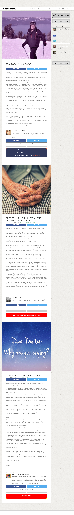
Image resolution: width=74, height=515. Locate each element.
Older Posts (26, 505)
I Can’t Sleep (63, 51)
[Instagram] (36, 8)
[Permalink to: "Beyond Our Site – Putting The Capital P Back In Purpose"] (26, 189)
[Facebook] (30, 8)
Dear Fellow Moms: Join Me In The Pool (63, 40)
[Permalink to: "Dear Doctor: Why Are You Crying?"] (26, 346)
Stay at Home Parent (25, 222)
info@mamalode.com (36, 155)
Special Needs (25, 377)
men (27, 152)
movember (26, 154)
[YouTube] (34, 8)
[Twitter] (32, 8)
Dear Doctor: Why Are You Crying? (26, 375)
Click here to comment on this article (26, 143)
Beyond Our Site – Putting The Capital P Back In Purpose (23, 219)
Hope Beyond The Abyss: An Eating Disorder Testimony (63, 46)
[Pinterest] (38, 8)
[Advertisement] (37, 3)
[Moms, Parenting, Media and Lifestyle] (9, 8)
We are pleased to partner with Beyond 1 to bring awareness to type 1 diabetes (26, 315)
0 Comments (32, 222)
